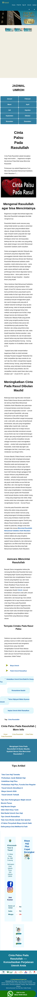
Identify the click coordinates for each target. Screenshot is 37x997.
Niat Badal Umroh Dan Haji (12, 813)
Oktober (27, 116)
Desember (27, 121)
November (9, 121)
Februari (27, 99)
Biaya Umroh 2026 (9, 791)
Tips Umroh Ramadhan (10, 816)
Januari (9, 99)
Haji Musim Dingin (8, 806)
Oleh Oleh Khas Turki (9, 810)
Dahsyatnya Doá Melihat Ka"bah (14, 827)
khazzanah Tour (14, 988)
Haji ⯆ (24, 5)
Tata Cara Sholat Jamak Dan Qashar (16, 820)
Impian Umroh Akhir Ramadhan (18, 710)
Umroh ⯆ (29, 7)
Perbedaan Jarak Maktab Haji (13, 778)
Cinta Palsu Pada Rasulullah (25, 981)
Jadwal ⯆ (34, 7)
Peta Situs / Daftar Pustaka (24, 988)
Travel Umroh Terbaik (10, 795)
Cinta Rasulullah (13, 719)
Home (13, 5)
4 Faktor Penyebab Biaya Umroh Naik (16, 823)
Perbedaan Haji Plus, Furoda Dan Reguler (18, 785)
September (9, 116)
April (27, 104)
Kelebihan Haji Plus (9, 781)
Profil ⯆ (19, 5)
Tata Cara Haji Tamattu (10, 774)
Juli (9, 110)
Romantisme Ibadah (18, 690)
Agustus (28, 110)
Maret (9, 104)
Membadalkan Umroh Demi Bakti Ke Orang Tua (17, 680)
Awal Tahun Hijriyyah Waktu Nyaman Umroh (14, 701)
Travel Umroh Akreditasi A (12, 788)
